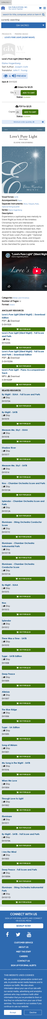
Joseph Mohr (21, 66)
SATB (16, 197)
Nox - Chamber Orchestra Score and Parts (23, 483)
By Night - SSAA (10, 585)
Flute (37, 204)
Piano (20, 200)
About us (23, 947)
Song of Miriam (9, 745)
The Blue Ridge (9, 709)
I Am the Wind (9, 852)
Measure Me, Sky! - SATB (14, 465)
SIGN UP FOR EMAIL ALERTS (23, 965)
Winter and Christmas (21, 298)
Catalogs (5, 2)
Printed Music (21, 34)
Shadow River (9, 447)
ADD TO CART (29, 92)
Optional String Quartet (10, 207)
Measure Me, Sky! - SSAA (15, 430)
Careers (23, 956)
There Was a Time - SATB (14, 638)
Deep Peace (8, 674)
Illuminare (7, 816)
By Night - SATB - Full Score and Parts (20, 834)
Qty (12, 92)
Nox (4, 603)
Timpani (31, 204)
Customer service (23, 942)
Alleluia (6, 692)
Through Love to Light (12, 798)
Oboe (25, 204)
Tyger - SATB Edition (12, 656)
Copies (12, 111)
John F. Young (20, 70)
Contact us (23, 961)
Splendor (6, 620)
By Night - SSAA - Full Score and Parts (21, 394)
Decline (33, 1012)
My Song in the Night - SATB (16, 763)
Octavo (12, 304)
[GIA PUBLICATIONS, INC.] (3, 7)
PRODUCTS (7, 34)
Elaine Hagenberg (11, 63)
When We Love (9, 780)
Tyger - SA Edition (11, 727)
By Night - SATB (9, 412)
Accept (13, 1012)
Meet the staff (23, 951)
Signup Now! (23, 925)
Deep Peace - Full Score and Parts (19, 869)
